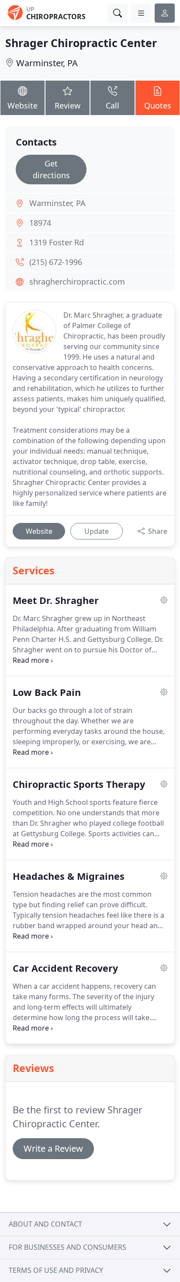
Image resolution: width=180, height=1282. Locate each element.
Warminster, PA (47, 63)
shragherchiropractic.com (77, 281)
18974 (40, 222)
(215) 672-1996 (55, 262)
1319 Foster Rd (56, 242)
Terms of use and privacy (56, 1270)
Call (112, 105)
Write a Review (53, 1148)
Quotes (157, 105)
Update (96, 531)
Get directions (51, 169)
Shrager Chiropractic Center (81, 42)
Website (22, 105)
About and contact (45, 1224)
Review (67, 105)
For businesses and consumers (67, 1247)
